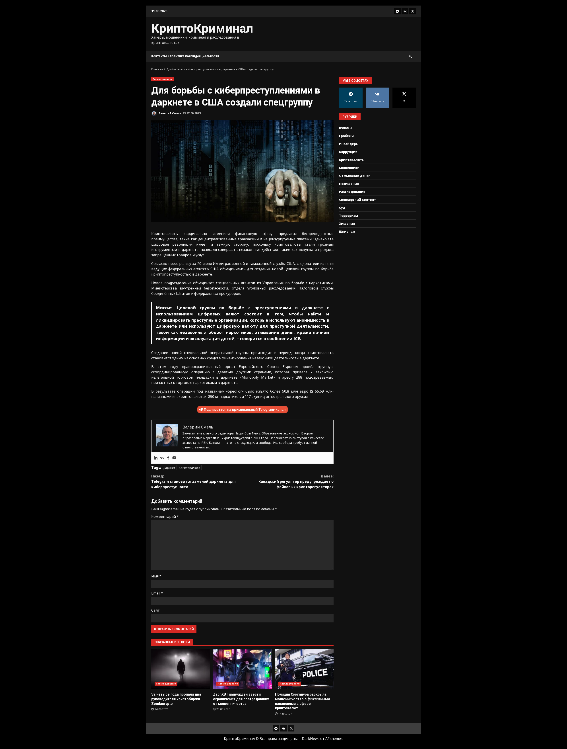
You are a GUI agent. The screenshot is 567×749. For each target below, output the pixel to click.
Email (157, 593)
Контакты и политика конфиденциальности (185, 56)
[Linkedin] (156, 458)
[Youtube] (174, 458)
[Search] (410, 56)
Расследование (163, 79)
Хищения (347, 223)
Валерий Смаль (169, 113)
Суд (342, 207)
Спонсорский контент (357, 199)
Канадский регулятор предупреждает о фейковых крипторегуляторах (296, 481)
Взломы (345, 127)
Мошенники (349, 167)
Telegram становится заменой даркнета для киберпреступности (193, 481)
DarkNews (310, 738)
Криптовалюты (352, 159)
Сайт (155, 610)
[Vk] (162, 458)
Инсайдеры (349, 143)
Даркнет (169, 468)
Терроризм (348, 215)
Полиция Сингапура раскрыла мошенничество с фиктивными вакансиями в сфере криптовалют (304, 669)
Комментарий (165, 516)
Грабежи (346, 135)
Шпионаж (347, 231)
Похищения (349, 183)
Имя (156, 576)
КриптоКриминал (202, 28)
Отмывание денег (354, 175)
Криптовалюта (189, 468)
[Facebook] (168, 458)
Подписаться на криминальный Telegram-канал (244, 409)
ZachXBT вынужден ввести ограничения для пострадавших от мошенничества (242, 669)
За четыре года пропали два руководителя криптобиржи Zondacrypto (180, 669)
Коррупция (348, 151)
